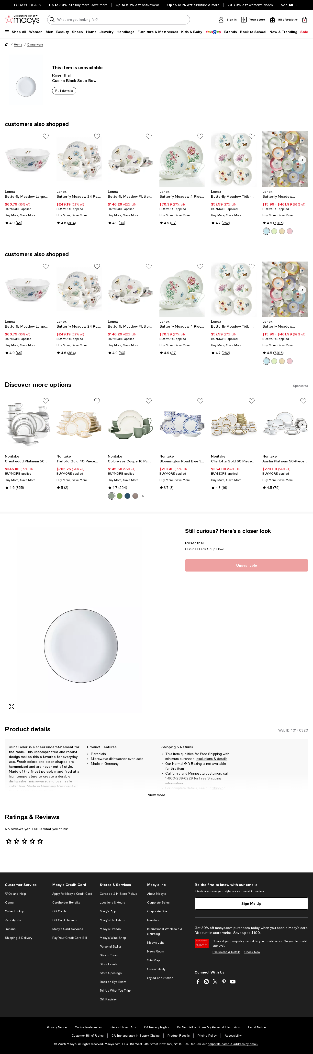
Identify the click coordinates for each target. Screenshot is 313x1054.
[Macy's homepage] (7, 44)
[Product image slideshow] (79, 620)
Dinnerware (35, 44)
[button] (79, 620)
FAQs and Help (15, 893)
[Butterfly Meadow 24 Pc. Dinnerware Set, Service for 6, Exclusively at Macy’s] (79, 159)
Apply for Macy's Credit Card (72, 893)
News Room (155, 951)
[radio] (266, 231)
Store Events (108, 964)
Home (18, 44)
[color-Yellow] (282, 231)
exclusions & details (211, 759)
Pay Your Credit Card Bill (69, 937)
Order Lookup (14, 911)
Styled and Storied (160, 978)
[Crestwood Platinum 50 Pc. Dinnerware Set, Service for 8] (28, 424)
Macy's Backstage (112, 920)
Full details (64, 91)
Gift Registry (108, 999)
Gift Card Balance (64, 920)
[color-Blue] (266, 231)
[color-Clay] (135, 496)
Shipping (218, 788)
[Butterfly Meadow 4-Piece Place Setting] (182, 159)
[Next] (302, 160)
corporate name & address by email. (233, 1044)
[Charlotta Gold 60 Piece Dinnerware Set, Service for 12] (234, 424)
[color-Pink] (290, 231)
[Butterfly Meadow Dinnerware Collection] (285, 159)
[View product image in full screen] (12, 707)
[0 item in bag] (304, 19)
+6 (142, 496)
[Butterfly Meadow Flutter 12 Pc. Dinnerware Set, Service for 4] (131, 159)
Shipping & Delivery (18, 937)
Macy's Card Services (67, 929)
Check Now (252, 952)
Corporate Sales (158, 902)
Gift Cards (59, 911)
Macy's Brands (110, 929)
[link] (28, 207)
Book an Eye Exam (113, 982)
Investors (153, 920)
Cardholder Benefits (66, 902)
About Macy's (156, 893)
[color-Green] (274, 231)
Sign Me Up (251, 903)
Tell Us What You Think (115, 990)
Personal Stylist (110, 946)
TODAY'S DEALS (27, 5)
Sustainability (156, 969)
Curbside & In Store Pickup (118, 893)
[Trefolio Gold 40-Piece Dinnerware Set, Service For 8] (79, 424)
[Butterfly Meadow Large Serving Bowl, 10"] (28, 159)
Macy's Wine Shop (113, 937)
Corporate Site (157, 911)
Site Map (153, 960)
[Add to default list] (46, 136)
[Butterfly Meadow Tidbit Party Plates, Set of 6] (234, 159)
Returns (178, 793)
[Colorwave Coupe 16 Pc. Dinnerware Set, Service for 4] (131, 424)
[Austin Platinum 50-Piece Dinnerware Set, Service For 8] (285, 424)
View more (156, 795)
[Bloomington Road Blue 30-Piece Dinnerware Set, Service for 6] (182, 424)
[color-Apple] (120, 496)
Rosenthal (61, 75)
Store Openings (111, 973)
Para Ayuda (13, 920)
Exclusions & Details (226, 952)
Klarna (9, 902)
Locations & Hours (112, 902)
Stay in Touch (109, 955)
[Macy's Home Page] (22, 19)
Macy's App (108, 911)
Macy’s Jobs (155, 942)
